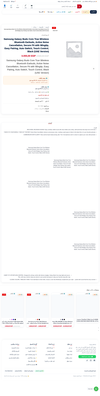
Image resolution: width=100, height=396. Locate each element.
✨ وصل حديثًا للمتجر (32, 357)
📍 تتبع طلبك (13, 1)
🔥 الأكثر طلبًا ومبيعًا (32, 361)
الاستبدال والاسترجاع (50, 354)
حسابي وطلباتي (68, 357)
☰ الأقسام (93, 11)
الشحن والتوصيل (51, 351)
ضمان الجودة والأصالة (14, 354)
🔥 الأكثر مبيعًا (42, 11)
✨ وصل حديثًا (51, 11)
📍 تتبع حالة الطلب (50, 347)
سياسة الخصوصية (15, 347)
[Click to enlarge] (94, 69)
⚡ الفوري (70, 11)
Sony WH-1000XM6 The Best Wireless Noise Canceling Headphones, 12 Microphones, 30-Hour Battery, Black (62, 323)
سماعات (34, 27)
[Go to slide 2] (49, 330)
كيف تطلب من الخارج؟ (50, 361)
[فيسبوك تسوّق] (94, 360)
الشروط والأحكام (15, 351)
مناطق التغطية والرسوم (14, 357)
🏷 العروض (77, 11)
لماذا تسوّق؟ (69, 354)
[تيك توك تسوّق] (87, 360)
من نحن (70, 347)
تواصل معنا (69, 351)
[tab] (50, 123)
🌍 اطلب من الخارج (61, 11)
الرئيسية (47, 27)
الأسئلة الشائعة (51, 357)
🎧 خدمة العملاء (6, 1)
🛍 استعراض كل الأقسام (31, 364)
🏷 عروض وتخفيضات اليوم (31, 354)
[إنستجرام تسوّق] (90, 360)
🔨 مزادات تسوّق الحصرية (31, 347)
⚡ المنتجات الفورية (32, 351)
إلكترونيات (41, 27)
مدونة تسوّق (69, 361)
